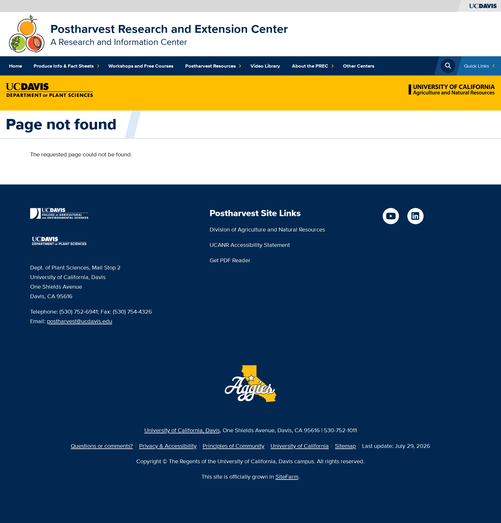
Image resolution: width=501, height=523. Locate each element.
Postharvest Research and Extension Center (169, 28)
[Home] (27, 33)
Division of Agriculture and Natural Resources (267, 229)
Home (15, 66)
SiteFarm (286, 476)
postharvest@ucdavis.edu (79, 321)
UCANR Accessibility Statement (250, 244)
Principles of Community (233, 445)
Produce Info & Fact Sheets (64, 66)
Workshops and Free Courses (140, 66)
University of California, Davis (182, 430)
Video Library (265, 66)
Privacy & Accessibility (168, 445)
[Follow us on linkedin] (415, 216)
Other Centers (358, 66)
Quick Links (476, 65)
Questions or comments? (102, 445)
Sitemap (345, 445)
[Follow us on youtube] (391, 216)
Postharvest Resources (210, 66)
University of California (300, 445)
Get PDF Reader (230, 260)
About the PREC (310, 66)
